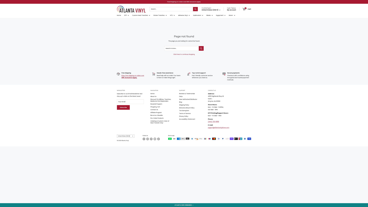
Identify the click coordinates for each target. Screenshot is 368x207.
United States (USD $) (124, 136)
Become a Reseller (156, 115)
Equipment (219, 15)
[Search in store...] (201, 48)
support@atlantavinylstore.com (218, 128)
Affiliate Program (156, 112)
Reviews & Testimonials (187, 94)
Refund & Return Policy (186, 108)
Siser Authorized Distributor (188, 99)
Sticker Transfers (159, 15)
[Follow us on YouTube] (155, 139)
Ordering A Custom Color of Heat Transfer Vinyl (159, 122)
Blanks (209, 15)
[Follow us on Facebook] (144, 139)
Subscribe (123, 107)
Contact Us (154, 110)
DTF (125, 15)
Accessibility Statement (187, 119)
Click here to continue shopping (184, 54)
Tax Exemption (184, 111)
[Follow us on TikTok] (158, 139)
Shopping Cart (155, 107)
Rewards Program (156, 104)
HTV (171, 15)
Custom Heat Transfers (140, 15)
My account (231, 10)
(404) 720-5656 (213, 122)
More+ (231, 15)
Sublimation (197, 15)
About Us (153, 96)
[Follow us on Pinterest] (151, 139)
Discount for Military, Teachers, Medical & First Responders (160, 100)
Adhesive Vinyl (183, 15)
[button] (184, 205)
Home (119, 15)
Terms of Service (185, 113)
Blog (180, 102)
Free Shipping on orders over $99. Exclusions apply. (184, 2)
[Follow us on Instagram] (147, 139)
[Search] (195, 9)
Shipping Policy (184, 105)
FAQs (181, 96)
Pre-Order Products (156, 118)
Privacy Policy (183, 116)
